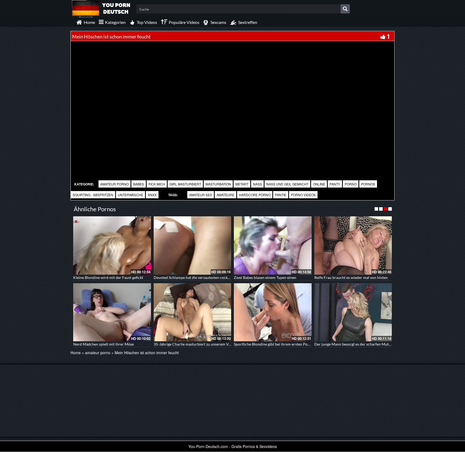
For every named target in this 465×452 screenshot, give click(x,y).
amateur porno (114, 184)
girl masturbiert (185, 184)
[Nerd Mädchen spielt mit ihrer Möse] (112, 312)
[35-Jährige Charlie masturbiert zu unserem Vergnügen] (192, 312)
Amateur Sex (200, 194)
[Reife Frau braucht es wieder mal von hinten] (353, 245)
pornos (368, 184)
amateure (225, 194)
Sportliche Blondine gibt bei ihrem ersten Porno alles (278, 344)
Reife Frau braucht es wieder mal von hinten (351, 277)
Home (76, 352)
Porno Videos (303, 194)
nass (257, 184)
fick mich (157, 184)
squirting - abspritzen (93, 194)
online (319, 184)
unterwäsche (130, 194)
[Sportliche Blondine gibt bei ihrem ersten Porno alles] (273, 312)
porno (351, 184)
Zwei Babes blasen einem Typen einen (265, 277)
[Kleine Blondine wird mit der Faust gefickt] (112, 245)
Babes (138, 184)
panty (335, 184)
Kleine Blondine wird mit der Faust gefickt (108, 277)
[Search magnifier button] (345, 8)
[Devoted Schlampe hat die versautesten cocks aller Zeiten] (192, 245)
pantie (280, 194)
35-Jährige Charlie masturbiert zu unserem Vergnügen (199, 344)
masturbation (218, 184)
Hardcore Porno (254, 194)
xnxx (152, 194)
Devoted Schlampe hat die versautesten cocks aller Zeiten (201, 277)
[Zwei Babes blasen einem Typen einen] (273, 245)
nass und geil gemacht (287, 184)
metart (241, 184)
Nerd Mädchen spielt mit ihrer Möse (103, 344)
